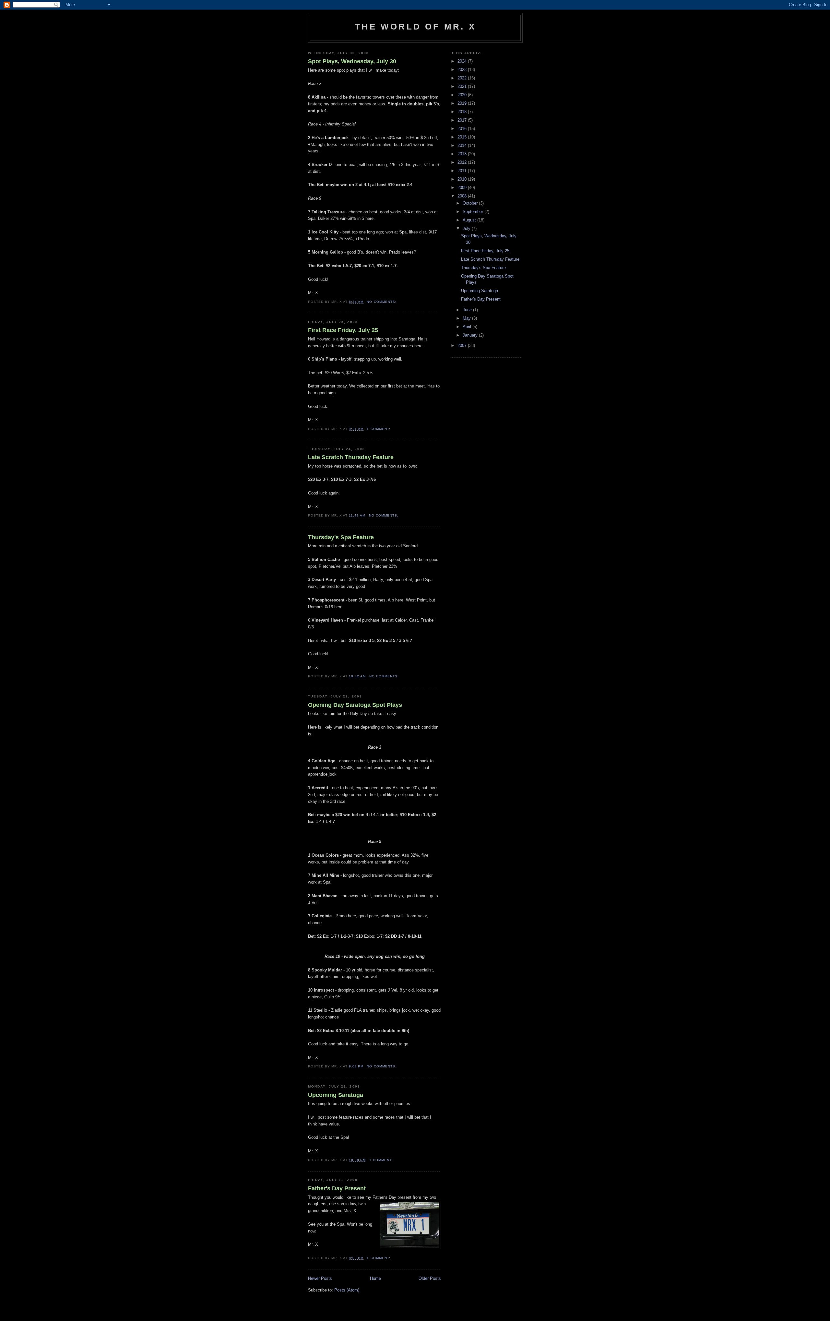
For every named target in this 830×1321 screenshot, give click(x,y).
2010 (462, 179)
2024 (462, 61)
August (470, 220)
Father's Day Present (337, 1188)
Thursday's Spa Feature (341, 537)
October (471, 203)
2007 (462, 345)
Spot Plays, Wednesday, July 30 (352, 61)
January (471, 335)
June (468, 309)
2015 (462, 137)
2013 (462, 153)
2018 (462, 111)
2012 (462, 162)
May (467, 318)
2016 (462, 128)
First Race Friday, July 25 (343, 330)
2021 (462, 86)
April (467, 326)
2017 (462, 120)
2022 (462, 78)
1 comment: (379, 429)
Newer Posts (320, 1278)
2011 (462, 170)
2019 (462, 103)
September (473, 211)
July (467, 228)
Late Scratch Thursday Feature (351, 457)
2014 (462, 145)
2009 (462, 187)
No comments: (382, 301)
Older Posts (430, 1278)
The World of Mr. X (415, 26)
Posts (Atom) (346, 1290)
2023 (462, 69)
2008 (462, 196)
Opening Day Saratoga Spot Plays (355, 705)
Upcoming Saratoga (335, 1095)
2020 (462, 94)
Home (375, 1278)
